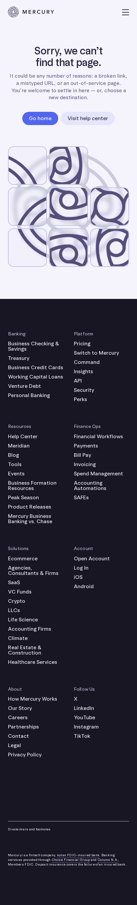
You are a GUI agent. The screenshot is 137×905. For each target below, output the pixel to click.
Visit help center (88, 118)
